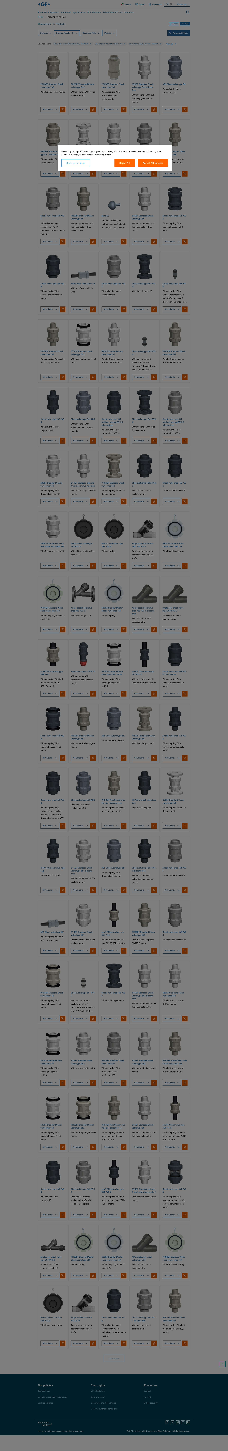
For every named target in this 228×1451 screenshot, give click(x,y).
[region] (115, 158)
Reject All (124, 163)
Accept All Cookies (153, 163)
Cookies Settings (75, 163)
